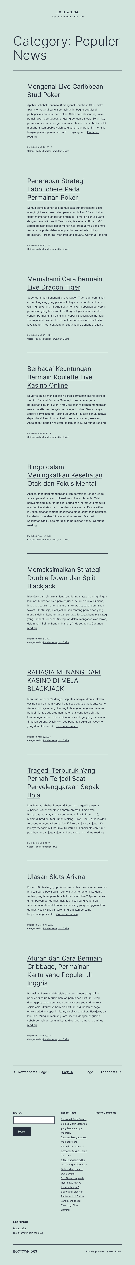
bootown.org (67, 12)
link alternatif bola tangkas (28, 1232)
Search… (18, 1113)
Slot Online (63, 151)
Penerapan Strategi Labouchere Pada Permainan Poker (56, 189)
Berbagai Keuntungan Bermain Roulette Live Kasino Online (59, 377)
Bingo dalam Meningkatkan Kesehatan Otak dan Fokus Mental (64, 475)
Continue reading (96, 234)
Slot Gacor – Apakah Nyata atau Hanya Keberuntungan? (72, 1183)
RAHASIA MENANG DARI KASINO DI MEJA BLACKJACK (64, 680)
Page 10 (91, 1072)
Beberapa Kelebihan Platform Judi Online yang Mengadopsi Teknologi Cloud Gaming (72, 1200)
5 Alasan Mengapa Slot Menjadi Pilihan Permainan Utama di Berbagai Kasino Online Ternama (74, 1146)
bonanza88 (19, 1228)
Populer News (50, 151)
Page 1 (44, 1072)
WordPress (115, 1251)
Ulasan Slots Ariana (56, 877)
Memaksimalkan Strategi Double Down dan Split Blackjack (63, 578)
